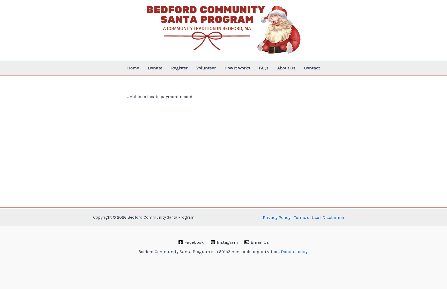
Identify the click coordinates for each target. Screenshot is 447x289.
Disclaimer (333, 217)
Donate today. (295, 251)
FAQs (264, 67)
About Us (286, 67)
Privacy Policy (276, 217)
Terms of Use (306, 217)
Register (179, 67)
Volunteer (206, 67)
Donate (155, 67)
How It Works (237, 67)
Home (133, 67)
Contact (312, 67)
